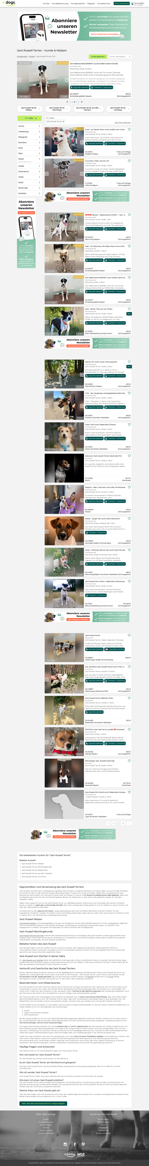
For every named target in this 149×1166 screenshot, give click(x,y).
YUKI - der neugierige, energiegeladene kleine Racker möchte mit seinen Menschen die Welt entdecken (105, 393)
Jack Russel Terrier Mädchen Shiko (99, 698)
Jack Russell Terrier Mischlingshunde (37, 867)
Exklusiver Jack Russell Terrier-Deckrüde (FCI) (103, 456)
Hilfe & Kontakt (103, 1122)
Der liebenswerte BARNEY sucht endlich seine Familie (94, 63)
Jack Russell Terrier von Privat (34, 877)
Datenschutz (103, 1130)
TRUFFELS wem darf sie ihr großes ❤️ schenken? (105, 729)
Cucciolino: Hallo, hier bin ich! (97, 161)
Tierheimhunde (46, 1130)
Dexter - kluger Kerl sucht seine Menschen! (102, 519)
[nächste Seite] (129, 823)
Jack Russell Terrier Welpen (31, 109)
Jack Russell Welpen (27, 923)
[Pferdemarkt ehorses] (70, 1155)
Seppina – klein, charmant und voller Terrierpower (105, 487)
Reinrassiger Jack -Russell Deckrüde (99, 761)
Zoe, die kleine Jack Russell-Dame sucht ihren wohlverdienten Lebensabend (105, 667)
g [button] (67, 102)
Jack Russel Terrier (92, 635)
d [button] (66, 80)
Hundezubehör (46, 1125)
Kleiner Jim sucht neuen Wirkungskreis (101, 362)
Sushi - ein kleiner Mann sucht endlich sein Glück (105, 129)
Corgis (110, 977)
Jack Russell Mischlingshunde (31, 935)
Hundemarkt (22, 56)
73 (26, 118)
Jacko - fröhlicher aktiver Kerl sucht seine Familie (105, 550)
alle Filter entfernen (123, 123)
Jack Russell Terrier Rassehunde (34, 870)
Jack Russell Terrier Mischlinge (59, 109)
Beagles (90, 977)
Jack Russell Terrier (55, 121)
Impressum (103, 1128)
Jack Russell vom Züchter (32, 960)
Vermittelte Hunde (45, 1133)
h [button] (82, 102)
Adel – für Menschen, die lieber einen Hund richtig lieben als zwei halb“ (105, 246)
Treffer (31, 118)
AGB (103, 1125)
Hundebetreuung (46, 1122)
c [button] (19, 80)
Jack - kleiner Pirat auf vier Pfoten (98, 309)
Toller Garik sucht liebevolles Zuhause (100, 425)
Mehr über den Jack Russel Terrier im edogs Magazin (43, 1103)
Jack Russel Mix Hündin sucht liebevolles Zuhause (105, 792)
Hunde (31, 56)
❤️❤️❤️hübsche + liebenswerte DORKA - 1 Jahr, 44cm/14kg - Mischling (105, 215)
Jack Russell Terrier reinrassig (120, 109)
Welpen (46, 1128)
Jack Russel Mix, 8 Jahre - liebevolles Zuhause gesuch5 (105, 581)
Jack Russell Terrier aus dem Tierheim (88, 109)
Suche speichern (98, 57)
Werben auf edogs (103, 1133)
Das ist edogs (103, 1119)
